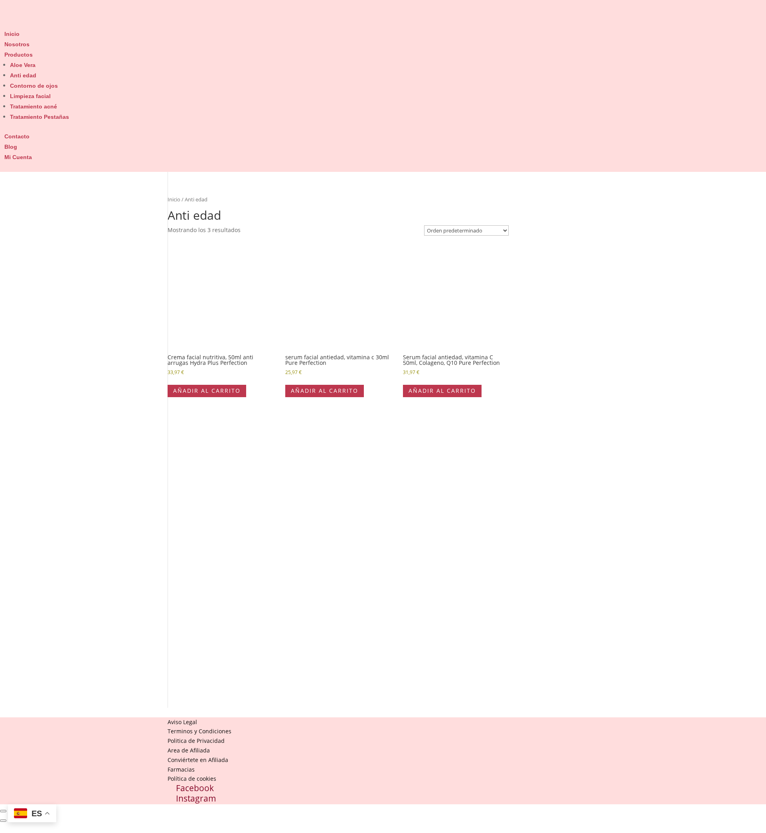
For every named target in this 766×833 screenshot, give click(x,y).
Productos (18, 54)
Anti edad (23, 75)
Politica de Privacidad (196, 740)
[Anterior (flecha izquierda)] (3, 820)
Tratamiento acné (33, 106)
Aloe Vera (23, 65)
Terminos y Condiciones (199, 731)
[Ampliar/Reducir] (3, 811)
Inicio (12, 34)
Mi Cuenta (18, 157)
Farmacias (181, 769)
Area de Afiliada (189, 750)
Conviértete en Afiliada (198, 760)
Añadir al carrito (207, 390)
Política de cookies (192, 778)
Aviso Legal (182, 722)
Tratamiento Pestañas (39, 117)
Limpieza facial (30, 96)
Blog (10, 147)
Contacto (17, 136)
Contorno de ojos (34, 86)
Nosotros (17, 44)
